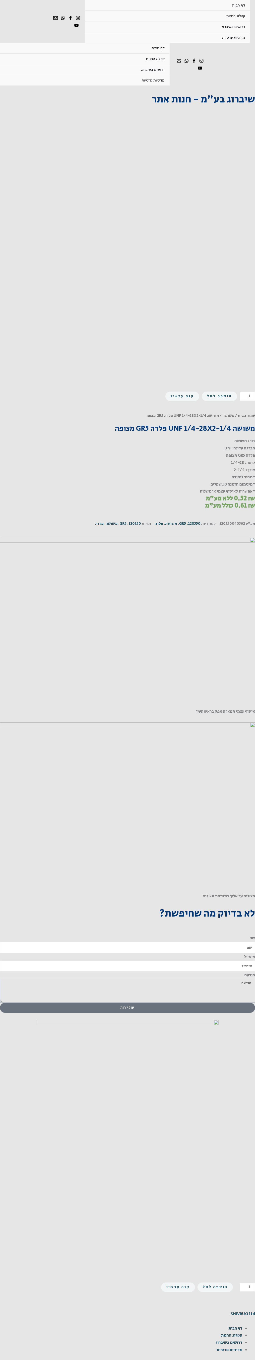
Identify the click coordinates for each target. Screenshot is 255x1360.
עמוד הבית (246, 416)
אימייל (249, 957)
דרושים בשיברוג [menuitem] (228, 1343)
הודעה (249, 975)
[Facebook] (70, 18)
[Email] (55, 18)
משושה (228, 416)
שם (252, 938)
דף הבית (238, 5)
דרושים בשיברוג (233, 27)
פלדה (159, 523)
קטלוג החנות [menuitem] (231, 1335)
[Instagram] (78, 18)
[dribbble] (63, 18)
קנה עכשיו (182, 396)
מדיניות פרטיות (233, 37)
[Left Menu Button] (249, 1307)
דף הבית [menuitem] (235, 1328)
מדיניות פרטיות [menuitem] (229, 1350)
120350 (194, 523)
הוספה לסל (219, 396)
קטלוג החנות (235, 16)
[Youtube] (76, 25)
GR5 (182, 523)
